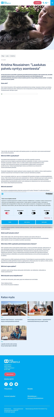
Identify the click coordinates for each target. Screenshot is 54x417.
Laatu (7, 56)
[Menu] (52, 2)
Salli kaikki (44, 222)
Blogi (3, 56)
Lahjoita (38, 2)
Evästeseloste (7, 409)
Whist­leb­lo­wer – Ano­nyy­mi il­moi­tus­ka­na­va (35, 397)
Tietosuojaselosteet (18, 409)
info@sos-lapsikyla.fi (9, 368)
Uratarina (12, 56)
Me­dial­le (30, 389)
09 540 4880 (7, 369)
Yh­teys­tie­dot (8, 389)
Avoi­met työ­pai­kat (9, 396)
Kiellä (10, 222)
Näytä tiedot (47, 218)
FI (47, 3)
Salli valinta (27, 222)
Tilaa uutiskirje (9, 374)
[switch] (20, 213)
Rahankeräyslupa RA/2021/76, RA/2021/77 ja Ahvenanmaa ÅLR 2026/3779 (25, 409)
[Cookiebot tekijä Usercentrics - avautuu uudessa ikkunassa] (46, 194)
